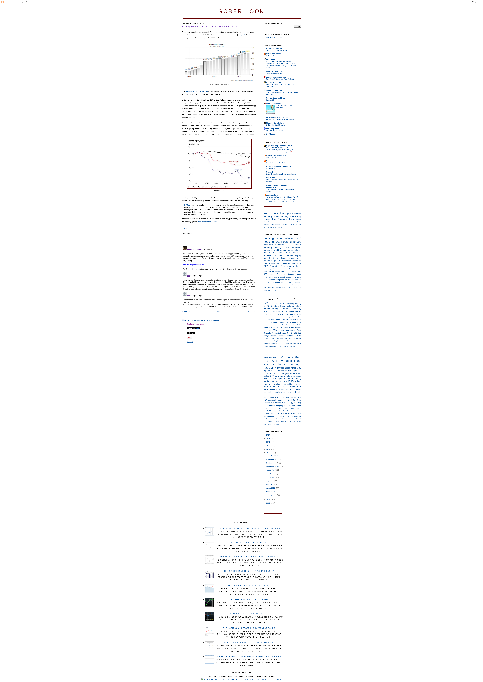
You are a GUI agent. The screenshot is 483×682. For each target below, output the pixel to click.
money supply (294, 255)
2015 (268, 442)
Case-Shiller (292, 288)
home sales (287, 258)
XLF (275, 424)
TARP (272, 338)
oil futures (275, 413)
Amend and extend (289, 419)
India (291, 219)
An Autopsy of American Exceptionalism (280, 119)
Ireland (266, 225)
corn (277, 376)
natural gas (276, 378)
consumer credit (271, 250)
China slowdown (292, 247)
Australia (297, 222)
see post (241, 35)
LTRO (266, 306)
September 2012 (272, 467)
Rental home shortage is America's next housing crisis (249, 528)
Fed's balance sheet (290, 306)
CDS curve (288, 421)
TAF (288, 346)
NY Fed (187, 205)
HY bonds (286, 357)
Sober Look (241, 11)
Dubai (280, 227)
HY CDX (283, 386)
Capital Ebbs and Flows (276, 98)
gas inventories (270, 405)
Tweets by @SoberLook (273, 37)
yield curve (269, 263)
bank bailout (275, 311)
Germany (284, 216)
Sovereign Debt (278, 266)
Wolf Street (271, 59)
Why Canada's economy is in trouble (249, 585)
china (280, 213)
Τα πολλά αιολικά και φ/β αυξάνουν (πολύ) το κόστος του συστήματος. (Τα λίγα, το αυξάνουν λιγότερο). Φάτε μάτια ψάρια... (282, 199)
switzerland (275, 225)
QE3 (298, 238)
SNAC (284, 346)
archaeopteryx (272, 195)
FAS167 (281, 344)
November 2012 (272, 459)
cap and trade (282, 285)
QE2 (266, 266)
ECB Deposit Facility (293, 314)
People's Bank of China (273, 327)
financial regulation (287, 317)
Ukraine (284, 225)
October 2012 (271, 463)
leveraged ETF (275, 419)
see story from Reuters (207, 221)
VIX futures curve (278, 403)
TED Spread (268, 421)
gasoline (297, 370)
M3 (300, 280)
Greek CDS (275, 389)
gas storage (296, 408)
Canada (267, 222)
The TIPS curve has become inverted (249, 614)
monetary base (270, 269)
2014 (268, 446)
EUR (266, 373)
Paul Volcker (291, 344)
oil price (287, 405)
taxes (283, 282)
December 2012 (272, 456)
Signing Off (270, 100)
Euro (293, 381)
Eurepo (283, 395)
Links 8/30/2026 (272, 56)
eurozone (270, 213)
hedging (279, 405)
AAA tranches (295, 405)
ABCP (275, 416)
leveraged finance (275, 364)
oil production (278, 271)
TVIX (294, 421)
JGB (265, 400)
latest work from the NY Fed (196, 91)
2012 (268, 453)
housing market (274, 238)
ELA (285, 341)
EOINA (292, 346)
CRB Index (269, 274)
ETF (265, 378)
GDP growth (294, 245)
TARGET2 (285, 308)
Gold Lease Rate (288, 413)
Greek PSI (291, 400)
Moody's (267, 338)
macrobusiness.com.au (276, 77)
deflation (275, 306)
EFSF (299, 336)
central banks (280, 333)
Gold (298, 357)
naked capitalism (273, 54)
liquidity (298, 392)
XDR (271, 424)
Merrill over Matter (274, 103)
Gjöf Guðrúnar (271, 157)
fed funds (296, 263)
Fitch (293, 338)
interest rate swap (289, 411)
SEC (299, 333)
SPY (299, 419)
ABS (266, 360)
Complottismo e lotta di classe (277, 163)
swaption (280, 421)
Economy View (272, 128)
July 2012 (270, 474)
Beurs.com (270, 177)
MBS (299, 368)
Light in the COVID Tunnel (275, 125)
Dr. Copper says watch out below (249, 599)
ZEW (274, 290)
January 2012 (271, 495)
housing (269, 241)
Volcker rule (278, 330)
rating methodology (270, 346)
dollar (290, 370)
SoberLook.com (190, 229)
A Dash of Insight (273, 82)
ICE (288, 341)
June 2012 (270, 477)
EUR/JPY (267, 411)
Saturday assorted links (274, 73)
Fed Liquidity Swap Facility (282, 319)
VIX (272, 368)
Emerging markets (285, 222)
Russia (273, 222)
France (267, 219)
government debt (278, 325)
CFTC (289, 333)
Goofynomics (272, 161)
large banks (289, 327)
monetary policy (272, 261)
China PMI (284, 252)
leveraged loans (290, 360)
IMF (294, 319)
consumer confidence (275, 245)
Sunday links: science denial (276, 50)
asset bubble (285, 277)
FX (288, 416)
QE (277, 241)
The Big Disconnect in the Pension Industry (249, 571)
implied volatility (283, 384)
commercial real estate (291, 389)
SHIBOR (288, 322)
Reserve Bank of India (275, 322)
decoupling (297, 282)
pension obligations (287, 336)
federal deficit (279, 314)
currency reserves (270, 344)
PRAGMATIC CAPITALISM (277, 117)
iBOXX (278, 424)
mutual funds (269, 395)
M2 (270, 330)
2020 (268, 435)
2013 (268, 449)
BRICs (291, 225)
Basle (299, 330)
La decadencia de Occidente (278, 166)
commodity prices (271, 392)
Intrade (289, 282)
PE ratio (293, 416)
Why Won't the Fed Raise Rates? (249, 542)
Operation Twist (270, 317)
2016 (268, 438)
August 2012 (271, 470)
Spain (288, 214)
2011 (268, 500)
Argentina (282, 219)
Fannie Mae (291, 325)
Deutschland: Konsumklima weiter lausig (281, 174)
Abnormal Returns (274, 48)
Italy (299, 216)
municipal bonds (277, 397)
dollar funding (272, 341)
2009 (268, 503)
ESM (282, 311)
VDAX (268, 424)
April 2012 (270, 484)
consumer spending (291, 261)
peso (275, 421)
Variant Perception (274, 90)
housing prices (291, 241)
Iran (274, 219)
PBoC (266, 314)
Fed (266, 303)
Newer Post (186, 311)
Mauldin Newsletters (275, 123)
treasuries (270, 357)
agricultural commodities (275, 370)
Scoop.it (190, 342)
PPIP (296, 346)
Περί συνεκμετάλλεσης (274, 131)
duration (286, 408)
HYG (299, 397)
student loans (294, 266)
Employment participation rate (286, 280)
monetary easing (272, 247)
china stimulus (286, 250)
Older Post (252, 311)
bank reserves (283, 263)
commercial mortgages (277, 400)
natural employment (272, 282)
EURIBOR (282, 416)
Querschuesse (272, 172)
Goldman (288, 378)
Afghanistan (268, 227)
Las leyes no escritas (274, 168)
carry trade (292, 285)
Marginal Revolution (275, 71)
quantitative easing (271, 277)
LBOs (273, 408)
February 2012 (272, 491)
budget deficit (271, 258)
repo (271, 373)
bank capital (285, 269)
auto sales (296, 277)
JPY (272, 376)
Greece (292, 216)
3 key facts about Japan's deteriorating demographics (249, 657)
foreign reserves (270, 285)
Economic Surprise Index (289, 274)
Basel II (280, 341)
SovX (279, 408)
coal (277, 395)
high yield (279, 368)
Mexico (275, 227)
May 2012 (270, 481)
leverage (297, 252)
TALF (271, 314)
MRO (299, 325)
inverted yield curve (293, 271)
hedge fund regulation (283, 338)
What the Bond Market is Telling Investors (249, 642)
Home (219, 311)
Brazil (298, 219)
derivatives (290, 330)
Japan (276, 216)
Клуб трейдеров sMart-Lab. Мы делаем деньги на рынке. (280, 147)
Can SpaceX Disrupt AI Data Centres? (280, 79)
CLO (276, 373)
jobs (299, 258)
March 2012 (271, 488)
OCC (279, 346)
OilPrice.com (271, 134)
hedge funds (290, 368)
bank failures (269, 280)
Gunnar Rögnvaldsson (276, 155)
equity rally (284, 376)
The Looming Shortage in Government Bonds (249, 628)
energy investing (294, 403)
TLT (265, 424)
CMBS (287, 381)
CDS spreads (290, 397)
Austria (298, 225)
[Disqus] (219, 276)
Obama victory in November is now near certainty (249, 557)
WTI (274, 360)
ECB (272, 303)
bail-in (299, 344)
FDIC (295, 333)
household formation (274, 255)
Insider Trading (295, 341)
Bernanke (267, 333)
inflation (290, 238)
